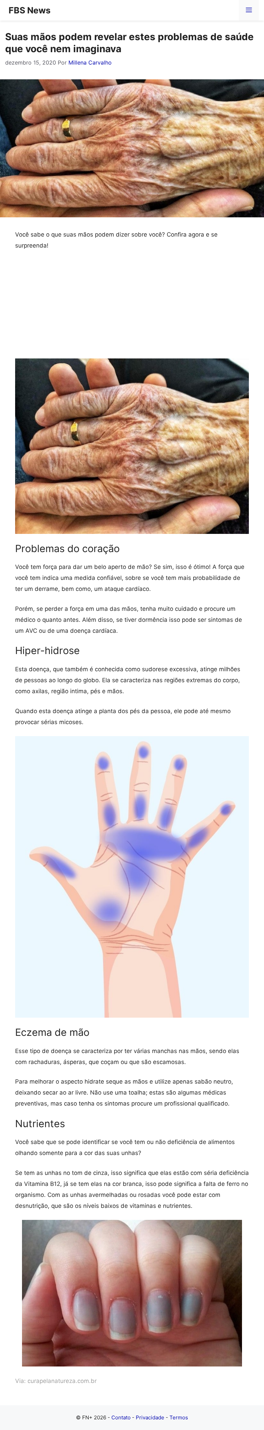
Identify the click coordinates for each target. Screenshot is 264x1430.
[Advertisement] (132, 308)
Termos (178, 1417)
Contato (121, 1417)
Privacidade (150, 1417)
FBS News (30, 10)
